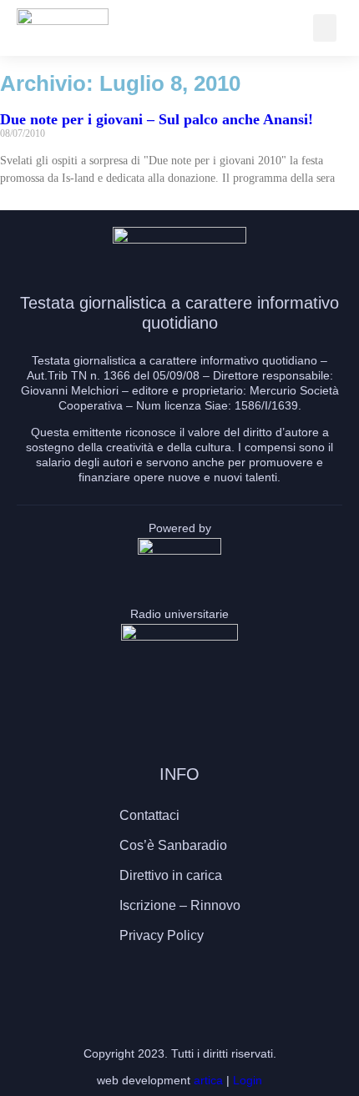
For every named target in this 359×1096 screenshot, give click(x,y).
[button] (324, 28)
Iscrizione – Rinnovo (179, 905)
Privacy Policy (161, 935)
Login (247, 1080)
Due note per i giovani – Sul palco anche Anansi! (156, 119)
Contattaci (149, 815)
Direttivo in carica (170, 875)
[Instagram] (179, 984)
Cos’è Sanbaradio (173, 845)
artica (208, 1080)
